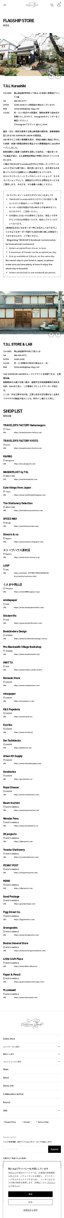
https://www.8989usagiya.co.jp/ (27, 592)
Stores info (8, 1085)
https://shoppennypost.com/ (26, 872)
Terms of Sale (43, 1122)
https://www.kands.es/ (23, 716)
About (6, 1077)
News (5, 1069)
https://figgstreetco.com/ (24, 919)
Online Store (9, 1038)
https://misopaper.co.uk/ (24, 701)
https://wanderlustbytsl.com (25, 479)
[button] (5, 5)
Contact (27, 1122)
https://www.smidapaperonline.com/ (29, 607)
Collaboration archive (13, 1094)
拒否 (30, 1202)
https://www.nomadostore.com (26, 685)
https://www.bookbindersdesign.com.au (30, 638)
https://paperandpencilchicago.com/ (29, 982)
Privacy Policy (10, 1122)
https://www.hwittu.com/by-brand (28, 670)
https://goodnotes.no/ (23, 779)
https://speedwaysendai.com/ (26, 526)
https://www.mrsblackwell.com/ (27, 654)
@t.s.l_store (41, 124)
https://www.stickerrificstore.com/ (28, 623)
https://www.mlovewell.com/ (25, 997)
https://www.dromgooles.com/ (26, 935)
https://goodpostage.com (24, 904)
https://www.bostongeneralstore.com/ (30, 950)
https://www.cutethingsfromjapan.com (30, 495)
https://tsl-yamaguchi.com (24, 464)
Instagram (39, 116)
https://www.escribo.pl (23, 732)
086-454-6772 (20, 355)
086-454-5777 (20, 100)
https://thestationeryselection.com (28, 510)
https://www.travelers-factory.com (28, 432)
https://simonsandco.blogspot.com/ (28, 542)
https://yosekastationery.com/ (26, 857)
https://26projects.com (23, 841)
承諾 (30, 1194)
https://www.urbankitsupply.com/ (27, 763)
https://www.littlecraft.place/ (25, 966)
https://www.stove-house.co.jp (27, 557)
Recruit (6, 1102)
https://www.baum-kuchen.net (26, 810)
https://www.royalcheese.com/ (26, 794)
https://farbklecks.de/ (23, 748)
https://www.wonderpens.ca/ (26, 826)
